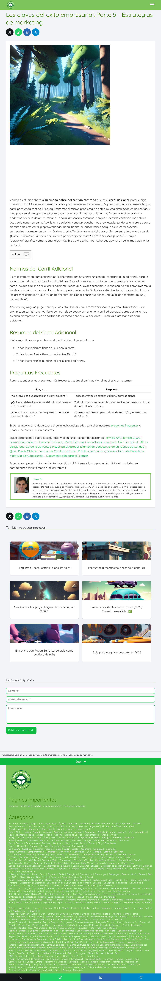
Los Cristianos (118, 894)
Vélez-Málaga (24, 964)
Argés (31, 834)
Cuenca (75, 863)
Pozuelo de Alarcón (84, 922)
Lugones (59, 896)
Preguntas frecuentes (75, 806)
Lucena (42, 896)
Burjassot (55, 846)
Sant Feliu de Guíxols (131, 939)
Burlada (66, 846)
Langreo (27, 888)
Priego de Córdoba (105, 922)
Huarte (48, 879)
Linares (100, 891)
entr (108, 868)
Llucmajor (66, 894)
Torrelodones (37, 958)
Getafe (142, 874)
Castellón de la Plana (92, 854)
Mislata (97, 902)
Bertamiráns (71, 843)
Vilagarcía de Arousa (94, 964)
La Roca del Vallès (87, 885)
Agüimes (72, 823)
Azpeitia (71, 837)
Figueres (52, 874)
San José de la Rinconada (30, 933)
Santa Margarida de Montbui (114, 944)
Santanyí (92, 947)
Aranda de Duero (106, 832)
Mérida (28, 902)
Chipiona (93, 857)
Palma (126, 913)
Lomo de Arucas (92, 894)
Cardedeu (29, 854)
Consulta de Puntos (38, 446)
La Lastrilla (121, 882)
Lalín (19, 888)
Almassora (34, 829)
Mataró (129, 899)
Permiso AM (112, 437)
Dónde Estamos (74, 442)
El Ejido (94, 865)
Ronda (52, 927)
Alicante (22, 829)
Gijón (14, 877)
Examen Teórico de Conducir (127, 446)
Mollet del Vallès (131, 902)
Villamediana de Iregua (74, 967)
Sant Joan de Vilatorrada (41, 942)
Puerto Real (24, 925)
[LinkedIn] (27, 32)
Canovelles (78, 851)
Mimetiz (69, 902)
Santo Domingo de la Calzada (32, 950)
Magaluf (80, 896)
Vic (34, 964)
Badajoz (106, 837)
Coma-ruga (65, 860)
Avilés (54, 837)
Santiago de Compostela (111, 947)
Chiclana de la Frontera (74, 857)
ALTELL (19, 832)
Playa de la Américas (80, 919)
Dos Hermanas (51, 865)
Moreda (36, 908)
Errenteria (118, 868)
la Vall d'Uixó (105, 885)
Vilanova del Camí (116, 964)
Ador (41, 823)
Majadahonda (25, 899)
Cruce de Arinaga (33, 863)
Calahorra (86, 848)
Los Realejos (29, 896)
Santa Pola (52, 947)
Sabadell (23, 930)
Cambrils (20, 851)
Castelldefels (73, 854)
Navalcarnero (129, 908)
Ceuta (58, 857)
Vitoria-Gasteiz (45, 970)
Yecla (57, 970)
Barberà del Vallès (60, 840)
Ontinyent (52, 913)
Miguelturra (49, 902)
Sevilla (121, 950)
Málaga (38, 899)
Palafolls (106, 913)
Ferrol (42, 874)
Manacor (59, 899)
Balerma (21, 840)
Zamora (67, 970)
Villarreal (22, 970)
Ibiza (76, 879)
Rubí (99, 927)
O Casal (32, 911)
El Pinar (136, 865)
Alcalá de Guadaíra (100, 823)
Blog (100, 843)
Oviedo (85, 913)
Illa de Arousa (98, 879)
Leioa (77, 891)
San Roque (121, 933)
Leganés (49, 891)
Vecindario (117, 961)
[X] (10, 32)
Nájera (95, 908)
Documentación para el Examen (67, 456)
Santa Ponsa (66, 947)
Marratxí (105, 899)
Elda (91, 868)
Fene (34, 874)
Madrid (69, 896)
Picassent (25, 919)
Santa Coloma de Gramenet (111, 942)
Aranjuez (121, 832)
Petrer (15, 919)
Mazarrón (140, 899)
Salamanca (46, 930)
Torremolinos (52, 958)
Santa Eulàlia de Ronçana (31, 944)
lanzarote (39, 888)
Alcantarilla (20, 826)
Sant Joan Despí (64, 942)
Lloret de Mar (52, 894)
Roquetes (82, 927)
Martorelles (117, 899)
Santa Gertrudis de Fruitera (83, 944)
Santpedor (55, 950)
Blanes (92, 843)
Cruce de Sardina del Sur (56, 863)
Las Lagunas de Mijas (85, 888)
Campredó (51, 851)
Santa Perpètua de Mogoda (31, 947)
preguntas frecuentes (125, 425)
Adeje (33, 823)
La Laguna (108, 882)
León (85, 891)
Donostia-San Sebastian (29, 865)
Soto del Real (44, 953)
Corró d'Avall (125, 860)
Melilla (19, 902)
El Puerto (24, 868)
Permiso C (124, 916)
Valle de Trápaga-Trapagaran (95, 961)
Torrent (64, 958)
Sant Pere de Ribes (84, 942)
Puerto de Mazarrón (127, 922)
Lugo (50, 896)
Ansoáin (78, 832)
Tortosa (119, 958)
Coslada (18, 863)
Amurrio (37, 832)
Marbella (81, 899)
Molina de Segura (112, 902)
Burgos (44, 846)
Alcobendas (34, 826)
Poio (110, 919)
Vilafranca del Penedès (70, 964)
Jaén (133, 879)
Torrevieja (108, 958)
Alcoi (45, 826)
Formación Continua (23, 442)
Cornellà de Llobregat (106, 860)
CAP (138, 437)
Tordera (49, 956)
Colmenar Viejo (49, 860)
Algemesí (95, 826)
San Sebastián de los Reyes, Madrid (35, 936)
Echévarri (65, 865)
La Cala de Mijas (55, 882)
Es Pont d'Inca (137, 868)
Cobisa (18, 860)
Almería (61, 829)
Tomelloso (38, 956)
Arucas (20, 837)
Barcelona (77, 840)
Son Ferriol (22, 953)
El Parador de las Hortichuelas (116, 865)
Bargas (88, 840)
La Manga (41, 885)
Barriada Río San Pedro (105, 840)
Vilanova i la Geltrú (26, 967)
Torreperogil (77, 958)
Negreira (143, 908)
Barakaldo (33, 840)
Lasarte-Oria (27, 891)
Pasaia (39, 916)
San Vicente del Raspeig (67, 936)
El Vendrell (74, 868)
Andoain (47, 832)
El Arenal (84, 865)
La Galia (97, 882)
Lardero (50, 888)
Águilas (62, 823)
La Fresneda (84, 882)
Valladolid (73, 961)
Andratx (58, 832)
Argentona (20, 834)
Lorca (105, 894)
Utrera (39, 961)
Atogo (38, 837)
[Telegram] (35, 32)
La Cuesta (71, 882)
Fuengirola (72, 874)
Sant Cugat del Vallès (84, 939)
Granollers (79, 877)
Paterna (49, 916)
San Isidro (110, 930)
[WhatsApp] (18, 32)
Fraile (61, 874)
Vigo (41, 964)
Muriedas (75, 908)
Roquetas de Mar (66, 927)
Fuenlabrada (86, 874)
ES (126, 868)
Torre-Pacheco (78, 956)
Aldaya (72, 826)
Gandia (125, 874)
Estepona (25, 874)
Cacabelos (27, 848)
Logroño (77, 894)
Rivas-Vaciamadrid (37, 927)
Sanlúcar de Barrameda (94, 936)
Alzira (28, 832)
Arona (49, 834)
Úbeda (30, 961)
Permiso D (137, 916)
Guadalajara (23, 879)
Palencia (116, 913)
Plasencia (63, 919)
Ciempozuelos (107, 857)
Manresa (70, 899)
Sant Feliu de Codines (108, 939)
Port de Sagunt (50, 922)
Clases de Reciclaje (49, 442)
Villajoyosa (55, 967)
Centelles (23, 857)
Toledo (18, 956)
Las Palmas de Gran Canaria (125, 888)
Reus (125, 925)
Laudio (39, 891)
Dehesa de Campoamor (107, 863)
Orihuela (64, 913)
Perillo (58, 916)
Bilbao (83, 843)
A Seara (24, 823)
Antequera (90, 832)
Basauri (19, 843)
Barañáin (44, 840)
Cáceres (39, 848)
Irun (126, 879)
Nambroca (107, 908)
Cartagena (42, 854)
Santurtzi (66, 950)
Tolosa (27, 956)
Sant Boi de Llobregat (60, 939)
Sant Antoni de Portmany (34, 939)
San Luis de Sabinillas (56, 933)
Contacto (13, 806)
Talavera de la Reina (63, 953)
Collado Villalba (31, 860)
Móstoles (47, 908)
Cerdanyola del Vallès (41, 857)
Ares (130, 832)
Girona (30, 877)
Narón (117, 908)
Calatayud (98, 848)
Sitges (130, 950)
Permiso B (128, 437)
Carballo (97, 851)
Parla (30, 916)
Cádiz (58, 848)
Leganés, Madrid (64, 891)
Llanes (17, 894)
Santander (80, 947)
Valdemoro (50, 961)
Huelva (57, 879)
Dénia (124, 863)
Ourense (75, 913)
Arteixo (104, 834)
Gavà (133, 874)
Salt (56, 930)
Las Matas (103, 888)
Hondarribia (37, 879)
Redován (71, 925)
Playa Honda (99, 919)
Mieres (37, 902)
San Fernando (67, 930)
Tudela (21, 961)
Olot (43, 913)
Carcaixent (17, 854)
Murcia (65, 908)
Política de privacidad (30, 806)
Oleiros (35, 913)
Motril (57, 908)
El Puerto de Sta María (43, 868)
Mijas (59, 902)
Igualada (85, 879)
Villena (32, 970)
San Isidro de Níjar (127, 930)
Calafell (75, 848)
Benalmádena (33, 843)
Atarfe (30, 837)
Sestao (112, 950)
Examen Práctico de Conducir (86, 451)
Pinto (53, 919)
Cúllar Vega (87, 863)
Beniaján (46, 843)
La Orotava (54, 885)
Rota (92, 927)
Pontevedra (35, 922)
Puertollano (58, 925)
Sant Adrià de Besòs (118, 936)
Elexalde (100, 868)
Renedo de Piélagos (88, 925)
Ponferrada (21, 922)
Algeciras (83, 826)
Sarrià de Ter (80, 950)
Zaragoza (78, 970)
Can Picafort (65, 851)
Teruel (110, 953)
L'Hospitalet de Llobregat (32, 882)
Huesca (67, 879)
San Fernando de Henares (90, 930)
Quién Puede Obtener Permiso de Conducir (38, 451)
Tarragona (81, 953)
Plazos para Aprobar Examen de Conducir (79, 446)
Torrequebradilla (93, 958)
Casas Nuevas (57, 854)
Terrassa (100, 953)
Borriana (34, 846)
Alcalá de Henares (121, 823)
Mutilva (86, 908)
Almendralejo (48, 829)
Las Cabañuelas (64, 888)
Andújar (68, 832)
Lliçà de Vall (37, 894)
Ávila (46, 837)
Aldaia (64, 826)
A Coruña (13, 823)
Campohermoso (36, 851)
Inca (110, 879)
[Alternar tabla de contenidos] (24, 255)
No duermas (19, 911)
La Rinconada (69, 885)
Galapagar (114, 874)
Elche (84, 868)
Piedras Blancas (40, 919)
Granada (55, 877)
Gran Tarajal (42, 877)
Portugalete (66, 922)
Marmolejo (93, 899)
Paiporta (95, 913)
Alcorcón (54, 826)
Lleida (26, 894)
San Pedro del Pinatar (102, 933)
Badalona (117, 837)
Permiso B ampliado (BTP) (103, 916)
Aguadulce (51, 823)
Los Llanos (132, 894)
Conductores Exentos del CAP (104, 442)
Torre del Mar (61, 956)
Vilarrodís (42, 967)
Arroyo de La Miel (73, 834)
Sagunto (34, 930)
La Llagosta (28, 885)
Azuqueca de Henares (89, 837)
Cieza (119, 857)
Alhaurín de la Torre (111, 826)
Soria (32, 953)
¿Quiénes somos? (52, 806)
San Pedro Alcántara (79, 933)
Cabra (17, 848)
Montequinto (23, 908)
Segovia (93, 950)
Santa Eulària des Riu (57, 944)
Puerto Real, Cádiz (41, 925)
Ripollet (22, 927)
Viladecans (51, 964)
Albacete (84, 823)
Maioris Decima (94, 896)
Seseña (102, 950)
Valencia (62, 961)
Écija (75, 865)
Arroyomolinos (91, 834)
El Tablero (61, 868)
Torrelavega (22, 958)
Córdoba (77, 860)
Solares (139, 950)
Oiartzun (24, 913)
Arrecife (58, 834)
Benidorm (58, 843)
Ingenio (118, 879)
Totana (128, 958)
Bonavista (22, 846)
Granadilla (67, 877)
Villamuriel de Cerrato (99, 967)
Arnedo (39, 834)
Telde (91, 953)
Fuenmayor (100, 874)
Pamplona (21, 916)
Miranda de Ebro (83, 902)
